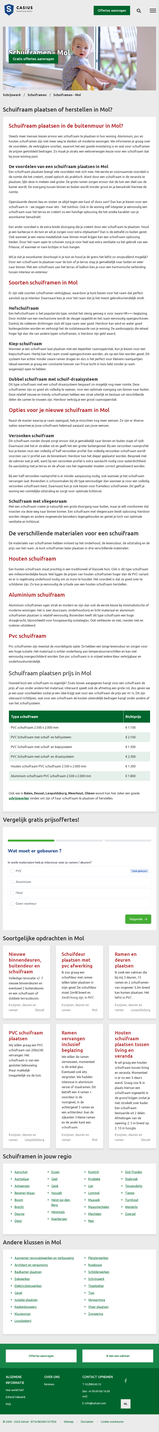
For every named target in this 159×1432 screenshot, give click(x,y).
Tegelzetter (96, 1286)
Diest (18, 1221)
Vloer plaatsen (98, 1307)
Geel (54, 1179)
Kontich (93, 1172)
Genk (54, 1186)
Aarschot (21, 1172)
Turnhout (131, 1200)
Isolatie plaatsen (26, 1300)
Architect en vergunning (31, 1265)
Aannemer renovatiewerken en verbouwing (44, 1258)
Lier (90, 1186)
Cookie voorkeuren (112, 1421)
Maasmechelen (98, 1207)
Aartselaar (22, 1179)
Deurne (19, 1214)
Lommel (93, 1193)
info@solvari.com (95, 1403)
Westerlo (131, 1207)
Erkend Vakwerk (15, 1397)
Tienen (130, 1193)
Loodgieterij (23, 1321)
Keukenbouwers (26, 1307)
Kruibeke (94, 1179)
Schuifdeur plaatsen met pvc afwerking (77, 960)
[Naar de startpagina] (18, 14)
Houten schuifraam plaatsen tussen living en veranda (132, 1044)
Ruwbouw (95, 1265)
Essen (55, 1172)
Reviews (49, 1384)
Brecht (19, 1207)
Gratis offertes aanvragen (33, 59)
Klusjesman (23, 1314)
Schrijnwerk (96, 1279)
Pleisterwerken (98, 1258)
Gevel (18, 1293)
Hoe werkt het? (15, 1390)
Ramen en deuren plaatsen (126, 960)
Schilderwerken (98, 1272)
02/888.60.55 (93, 1384)
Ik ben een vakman (118, 1355)
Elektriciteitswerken (28, 1286)
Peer (91, 1221)
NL (125, 1403)
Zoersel (130, 1214)
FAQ (8, 1404)
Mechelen (94, 1214)
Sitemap (68, 1421)
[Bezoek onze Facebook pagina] (125, 1381)
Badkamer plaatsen (28, 1272)
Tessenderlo (133, 1186)
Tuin (91, 1293)
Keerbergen (59, 1219)
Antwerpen (22, 1186)
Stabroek (131, 1179)
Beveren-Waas (25, 1193)
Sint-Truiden (133, 1172)
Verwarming (96, 1300)
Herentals (58, 1212)
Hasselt (56, 1193)
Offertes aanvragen (112, 10)
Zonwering (95, 1314)
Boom (19, 1200)
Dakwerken (22, 1279)
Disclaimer (87, 1421)
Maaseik (94, 1200)
